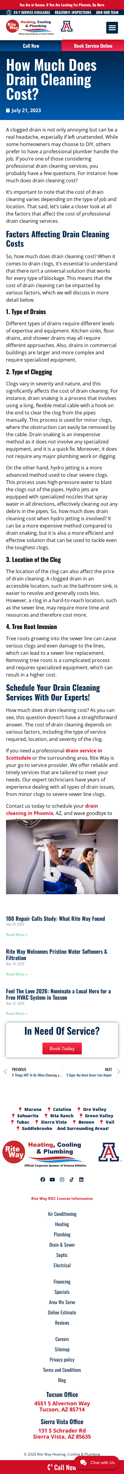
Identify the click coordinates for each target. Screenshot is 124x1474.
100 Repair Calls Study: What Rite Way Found (55, 918)
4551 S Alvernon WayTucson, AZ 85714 (62, 1406)
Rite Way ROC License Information (62, 1198)
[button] (112, 28)
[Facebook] (43, 1179)
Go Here (98, 4)
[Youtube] (52, 1179)
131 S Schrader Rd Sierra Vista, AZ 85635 (62, 1433)
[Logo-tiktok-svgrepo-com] (71, 1179)
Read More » (16, 934)
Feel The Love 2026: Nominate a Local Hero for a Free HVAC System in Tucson (58, 994)
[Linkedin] (81, 1179)
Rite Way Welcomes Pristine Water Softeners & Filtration (56, 954)
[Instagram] (62, 1179)
